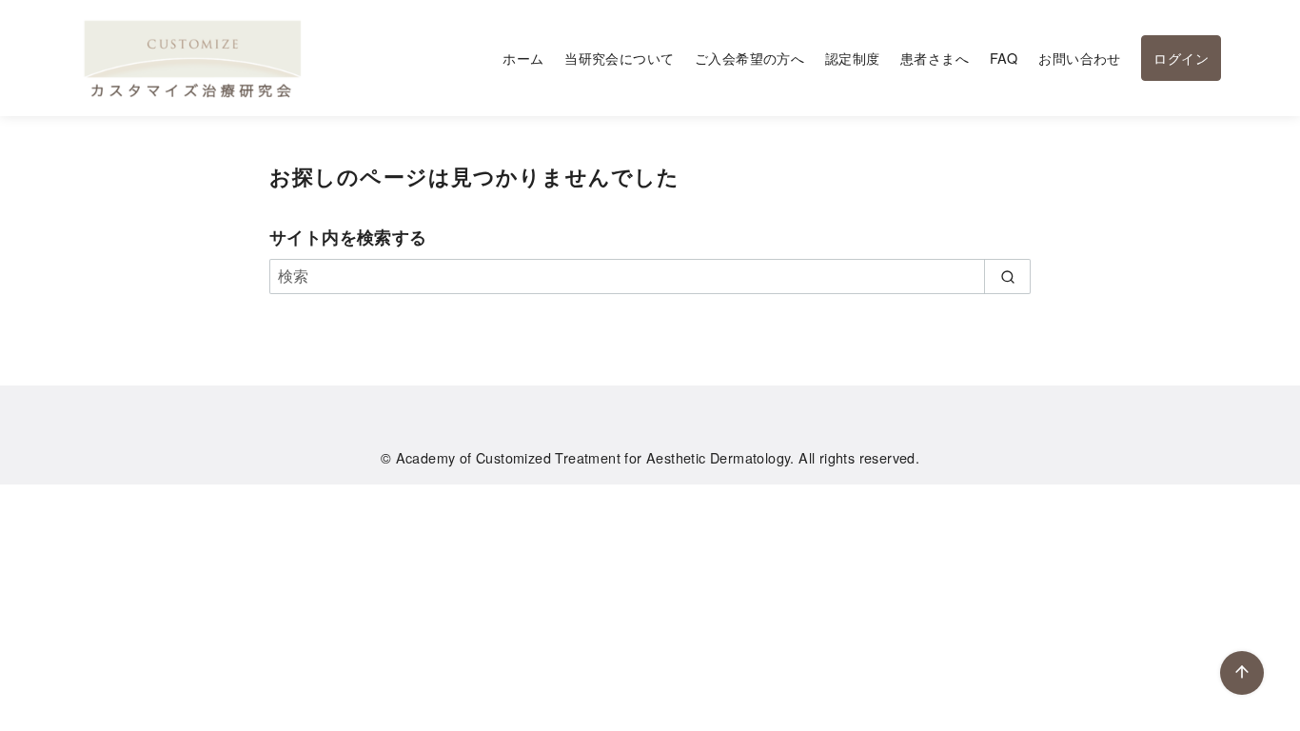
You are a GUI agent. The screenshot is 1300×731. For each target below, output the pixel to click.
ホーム (522, 58)
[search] (1007, 276)
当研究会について (619, 58)
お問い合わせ (1079, 58)
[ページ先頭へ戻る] (1242, 673)
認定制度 (852, 58)
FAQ (1004, 58)
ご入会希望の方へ (749, 58)
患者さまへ (934, 58)
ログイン (1181, 58)
